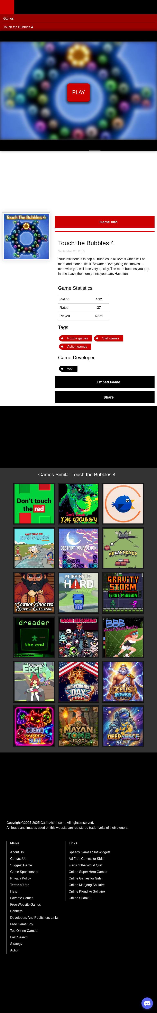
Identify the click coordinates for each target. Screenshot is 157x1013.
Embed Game (108, 382)
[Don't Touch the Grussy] (78, 503)
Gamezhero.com (52, 822)
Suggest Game (21, 865)
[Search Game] (150, 8)
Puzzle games (77, 338)
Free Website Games (25, 904)
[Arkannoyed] (123, 548)
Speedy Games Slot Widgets (89, 852)
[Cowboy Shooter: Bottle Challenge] (34, 592)
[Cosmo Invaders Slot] (34, 726)
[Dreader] (34, 637)
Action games (77, 346)
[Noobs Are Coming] (78, 637)
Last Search (19, 937)
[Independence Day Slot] (78, 681)
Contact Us (18, 858)
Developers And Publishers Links (34, 917)
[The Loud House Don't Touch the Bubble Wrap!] (34, 548)
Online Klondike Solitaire (87, 891)
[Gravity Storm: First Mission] (123, 592)
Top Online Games (23, 930)
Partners (16, 911)
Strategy (16, 944)
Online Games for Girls (85, 878)
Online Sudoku (79, 898)
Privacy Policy (20, 878)
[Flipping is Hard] (78, 592)
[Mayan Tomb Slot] (78, 726)
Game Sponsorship (24, 872)
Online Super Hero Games (88, 872)
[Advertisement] (78, 182)
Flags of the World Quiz (86, 865)
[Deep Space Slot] (123, 726)
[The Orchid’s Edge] (34, 681)
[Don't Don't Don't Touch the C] (123, 503)
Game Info (109, 222)
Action (14, 950)
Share (108, 397)
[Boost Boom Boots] (123, 637)
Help (13, 891)
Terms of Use (19, 885)
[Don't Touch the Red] (34, 503)
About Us (17, 852)
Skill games (110, 338)
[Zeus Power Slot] (123, 681)
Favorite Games (21, 898)
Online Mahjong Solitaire (87, 885)
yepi (70, 368)
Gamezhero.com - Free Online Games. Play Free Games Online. (39, 7)
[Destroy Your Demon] (78, 548)
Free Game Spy (21, 924)
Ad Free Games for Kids (86, 858)
